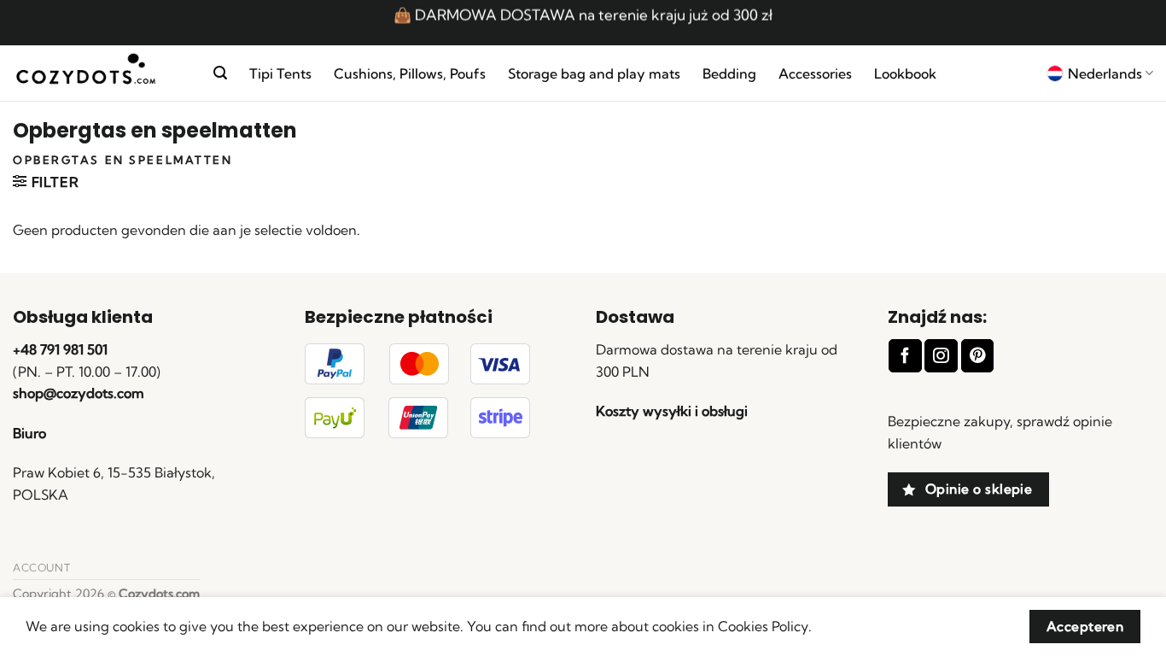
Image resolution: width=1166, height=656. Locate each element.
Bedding (729, 73)
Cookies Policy (763, 626)
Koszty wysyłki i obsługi (672, 410)
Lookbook (905, 73)
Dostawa (635, 317)
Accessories (815, 73)
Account (41, 567)
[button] (220, 73)
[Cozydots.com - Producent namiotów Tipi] (100, 74)
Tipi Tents (280, 73)
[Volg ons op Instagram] (940, 355)
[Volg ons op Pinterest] (977, 355)
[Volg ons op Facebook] (905, 355)
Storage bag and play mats (594, 73)
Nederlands (1105, 73)
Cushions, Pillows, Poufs (410, 73)
